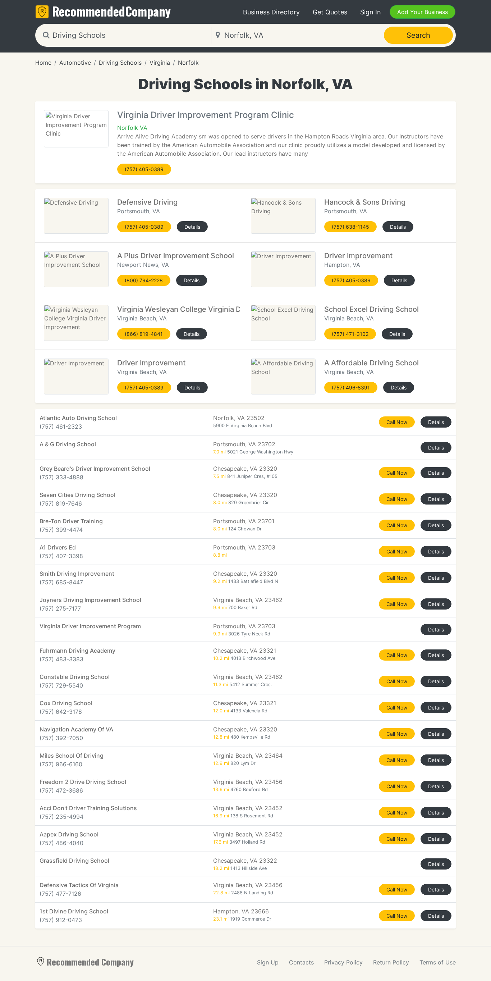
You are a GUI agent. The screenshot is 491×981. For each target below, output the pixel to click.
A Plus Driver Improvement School (175, 255)
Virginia (160, 62)
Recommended (111, 11)
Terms (437, 962)
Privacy (343, 962)
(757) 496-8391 (351, 387)
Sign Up (268, 962)
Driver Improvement (358, 255)
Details (192, 227)
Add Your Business (422, 11)
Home (43, 62)
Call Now (396, 422)
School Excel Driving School (371, 309)
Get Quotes (330, 12)
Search (418, 35)
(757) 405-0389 (144, 169)
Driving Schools (120, 62)
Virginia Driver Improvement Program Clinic (205, 115)
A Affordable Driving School (371, 363)
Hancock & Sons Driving (364, 202)
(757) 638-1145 (350, 227)
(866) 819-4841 (144, 334)
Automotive (75, 62)
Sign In (370, 12)
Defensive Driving (147, 202)
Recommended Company (90, 961)
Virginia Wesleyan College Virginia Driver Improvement (210, 309)
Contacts (301, 962)
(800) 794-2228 (144, 280)
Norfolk (188, 62)
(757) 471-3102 (350, 334)
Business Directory (271, 12)
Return (391, 962)
